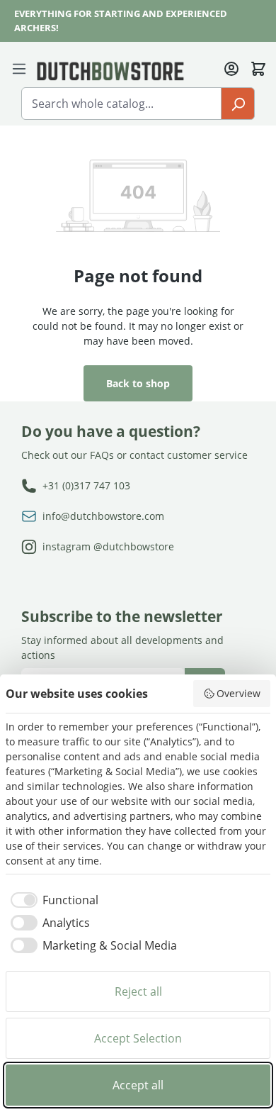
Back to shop (138, 383)
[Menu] (21, 67)
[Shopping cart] (258, 67)
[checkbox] (52, 899)
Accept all (138, 1085)
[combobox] (121, 103)
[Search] (238, 103)
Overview (238, 693)
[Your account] (231, 67)
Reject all (138, 991)
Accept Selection (138, 1038)
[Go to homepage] (110, 70)
